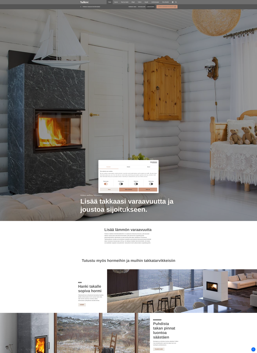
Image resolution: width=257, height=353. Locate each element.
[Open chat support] (253, 349)
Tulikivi (139, 2)
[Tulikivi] (86, 2)
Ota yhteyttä (165, 2)
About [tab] (148, 166)
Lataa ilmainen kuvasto (166, 6)
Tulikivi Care (159, 349)
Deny (109, 189)
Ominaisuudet (141, 6)
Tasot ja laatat (124, 2)
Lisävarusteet (150, 6)
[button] (176, 2)
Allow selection (128, 189)
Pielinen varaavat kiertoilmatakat (91, 6)
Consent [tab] (108, 166)
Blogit (133, 2)
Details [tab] (128, 166)
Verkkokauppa (155, 2)
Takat (109, 2)
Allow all (148, 189)
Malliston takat (132, 6)
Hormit (82, 304)
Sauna (116, 2)
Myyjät (146, 2)
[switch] (121, 184)
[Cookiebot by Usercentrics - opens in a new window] (151, 162)
